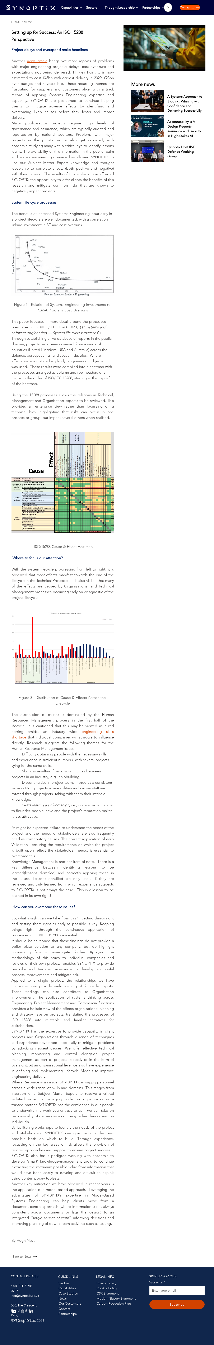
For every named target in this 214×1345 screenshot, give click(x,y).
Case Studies (68, 1293)
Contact (64, 1309)
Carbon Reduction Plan (114, 1303)
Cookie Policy (107, 1288)
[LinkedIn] (30, 1311)
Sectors (64, 1283)
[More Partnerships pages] (163, 7)
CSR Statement (108, 1293)
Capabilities (67, 1288)
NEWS (28, 22)
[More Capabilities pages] (81, 7)
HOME (16, 22)
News (63, 1298)
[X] (22, 1311)
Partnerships (68, 1314)
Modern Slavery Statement (116, 1298)
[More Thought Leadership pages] (137, 7)
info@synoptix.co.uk (25, 1296)
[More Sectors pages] (99, 7)
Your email (157, 1282)
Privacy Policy (106, 1283)
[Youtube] (14, 1311)
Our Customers (70, 1303)
